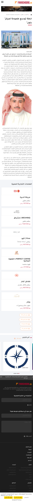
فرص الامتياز (28, 447)
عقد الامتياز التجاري (12, 474)
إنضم (30, 405)
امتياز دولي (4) (25, 328)
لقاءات (30, 474)
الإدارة (30, 488)
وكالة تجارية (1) (24, 324)
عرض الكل (19, 338)
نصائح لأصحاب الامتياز (11, 470)
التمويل (29, 490)
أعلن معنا (29, 457)
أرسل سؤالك (28, 436)
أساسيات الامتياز (12, 467)
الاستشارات (28, 455)
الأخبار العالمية (28, 472)
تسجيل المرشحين (12, 490)
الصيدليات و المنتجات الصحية (12, 14)
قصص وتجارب (28, 479)
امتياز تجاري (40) (24, 319)
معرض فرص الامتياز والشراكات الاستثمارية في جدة (22, 377)
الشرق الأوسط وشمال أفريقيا (25, 470)
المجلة (30, 449)
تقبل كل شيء (8, 497)
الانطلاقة (29, 485)
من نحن (29, 460)
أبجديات (14, 464)
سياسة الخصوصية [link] (16, 500)
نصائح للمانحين (12, 472)
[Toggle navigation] (2, 2)
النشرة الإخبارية (12, 485)
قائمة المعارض (12, 488)
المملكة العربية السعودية (26, 467)
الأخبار (26, 14)
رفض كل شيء (18, 497)
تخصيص (26, 497)
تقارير (22, 14)
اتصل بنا (29, 452)
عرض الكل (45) (24, 315)
